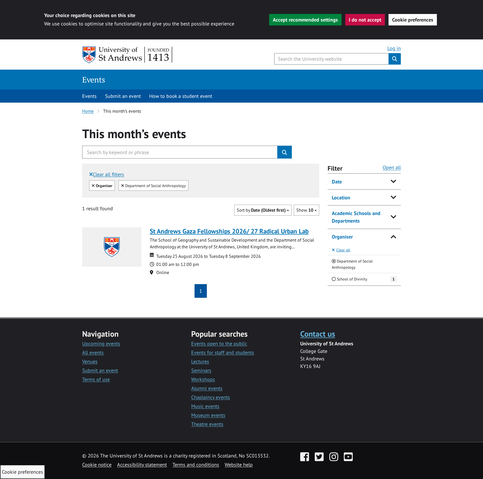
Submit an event (123, 96)
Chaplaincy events (210, 397)
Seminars (201, 370)
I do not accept (365, 19)
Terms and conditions (195, 464)
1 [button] (200, 291)
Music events (205, 406)
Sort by (261, 210)
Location (341, 197)
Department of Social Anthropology (155, 185)
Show (304, 210)
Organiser (342, 236)
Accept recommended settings (305, 19)
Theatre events (207, 424)
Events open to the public (219, 343)
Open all (392, 167)
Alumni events (206, 388)
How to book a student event (180, 96)
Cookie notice (97, 464)
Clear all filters (108, 174)
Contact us (317, 334)
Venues (90, 361)
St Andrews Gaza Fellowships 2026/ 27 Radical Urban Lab (229, 231)
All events (93, 352)
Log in (394, 48)
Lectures (200, 361)
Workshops (203, 379)
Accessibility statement (142, 464)
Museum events (208, 415)
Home (88, 111)
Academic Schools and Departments (356, 217)
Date (337, 181)
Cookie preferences (412, 19)
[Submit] (284, 152)
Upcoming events (101, 343)
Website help (239, 464)
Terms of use (96, 379)
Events (93, 79)
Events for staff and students (222, 352)
